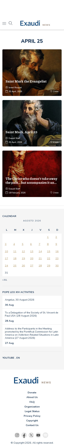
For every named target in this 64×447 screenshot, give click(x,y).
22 (48, 258)
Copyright (32, 420)
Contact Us (32, 425)
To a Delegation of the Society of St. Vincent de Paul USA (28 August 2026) (31, 314)
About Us (32, 397)
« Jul (4, 280)
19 (23, 258)
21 (40, 258)
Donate (32, 392)
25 (14, 265)
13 (31, 251)
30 (57, 265)
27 (31, 265)
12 (23, 251)
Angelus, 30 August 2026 (19, 299)
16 (57, 251)
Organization (32, 406)
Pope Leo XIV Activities (18, 292)
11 (14, 251)
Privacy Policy (32, 416)
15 (48, 251)
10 (6, 251)
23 (57, 258)
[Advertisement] (32, 8)
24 (6, 265)
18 (14, 258)
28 (40, 265)
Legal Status (32, 411)
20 (31, 258)
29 (48, 265)
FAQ (32, 402)
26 (23, 265)
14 (40, 251)
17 (6, 258)
